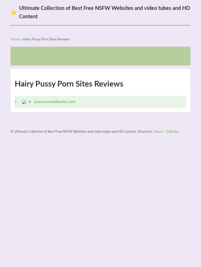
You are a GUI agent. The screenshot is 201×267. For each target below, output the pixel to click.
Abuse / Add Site (166, 132)
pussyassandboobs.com (54, 102)
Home (15, 39)
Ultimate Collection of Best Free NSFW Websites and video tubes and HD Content (100, 12)
